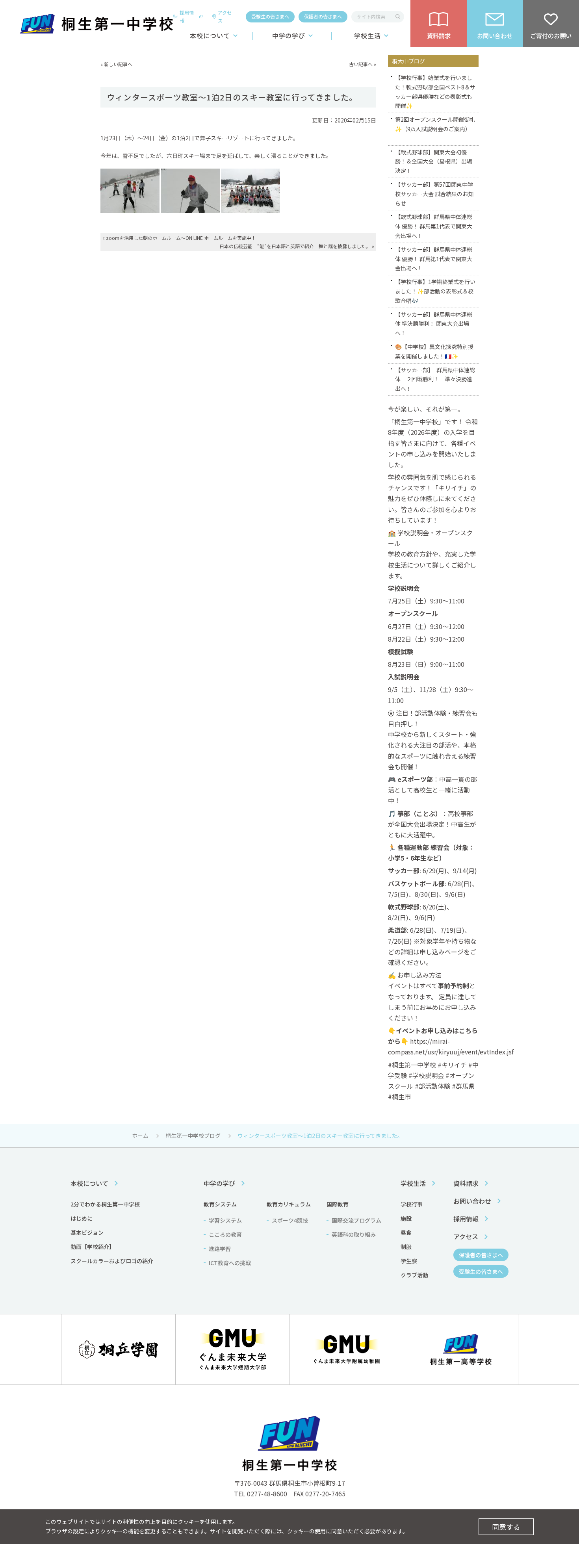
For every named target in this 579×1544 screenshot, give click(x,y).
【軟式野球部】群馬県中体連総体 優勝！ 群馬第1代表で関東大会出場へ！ (433, 226)
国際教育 (338, 1204)
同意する (506, 1527)
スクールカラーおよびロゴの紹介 (112, 1261)
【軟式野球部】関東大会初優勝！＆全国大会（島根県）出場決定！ (433, 161)
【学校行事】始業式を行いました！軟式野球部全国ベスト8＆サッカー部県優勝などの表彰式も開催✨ (435, 91)
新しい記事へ (118, 64)
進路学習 (220, 1249)
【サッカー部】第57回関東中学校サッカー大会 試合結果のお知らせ (434, 193)
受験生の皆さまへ (270, 16)
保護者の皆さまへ (323, 16)
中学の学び (289, 35)
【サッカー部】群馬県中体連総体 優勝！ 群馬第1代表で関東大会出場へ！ (433, 258)
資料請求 (466, 1183)
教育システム (220, 1204)
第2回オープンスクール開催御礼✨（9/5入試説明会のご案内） (435, 124)
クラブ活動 (414, 1275)
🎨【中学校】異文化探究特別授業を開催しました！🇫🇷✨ (434, 351)
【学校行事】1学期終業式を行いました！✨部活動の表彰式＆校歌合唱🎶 (435, 291)
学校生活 (367, 35)
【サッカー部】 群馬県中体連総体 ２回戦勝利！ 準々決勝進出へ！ (435, 379)
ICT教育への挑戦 (230, 1263)
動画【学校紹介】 (93, 1247)
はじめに (82, 1218)
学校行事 (412, 1204)
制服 (406, 1247)
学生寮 (409, 1261)
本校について (210, 35)
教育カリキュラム (289, 1204)
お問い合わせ (472, 1201)
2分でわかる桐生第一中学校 (105, 1204)
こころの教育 (225, 1234)
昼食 (406, 1232)
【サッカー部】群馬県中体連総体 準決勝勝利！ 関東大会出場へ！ (433, 323)
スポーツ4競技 (290, 1220)
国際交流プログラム (356, 1220)
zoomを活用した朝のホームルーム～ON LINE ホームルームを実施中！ (181, 237)
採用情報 (187, 16)
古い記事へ (361, 64)
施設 (406, 1218)
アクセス (225, 16)
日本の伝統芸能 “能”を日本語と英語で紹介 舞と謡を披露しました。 (295, 246)
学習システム (225, 1220)
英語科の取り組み (354, 1234)
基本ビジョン (87, 1232)
